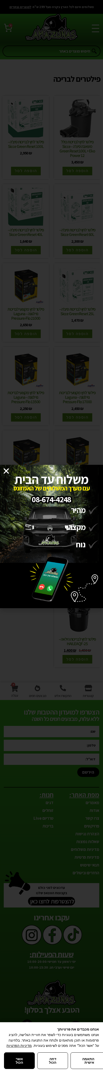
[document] (51, 536)
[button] (6, 471)
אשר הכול (19, 1060)
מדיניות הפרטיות (19, 1045)
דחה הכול (52, 1060)
